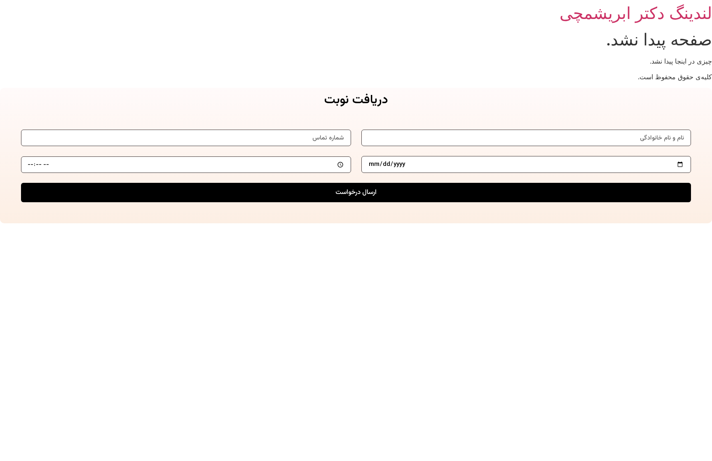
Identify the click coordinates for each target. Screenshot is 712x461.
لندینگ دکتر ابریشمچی (636, 13)
